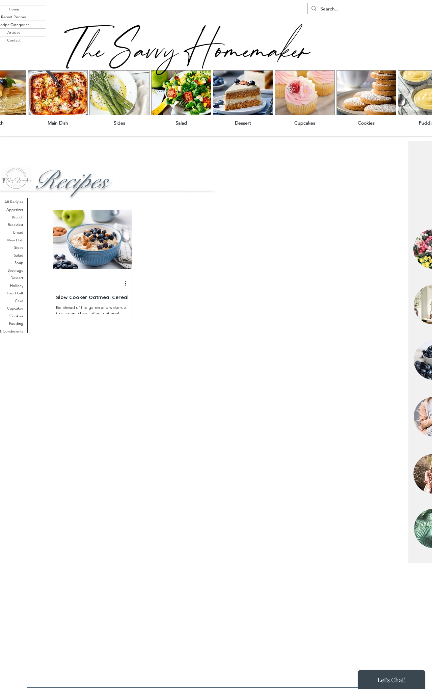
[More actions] (128, 284)
